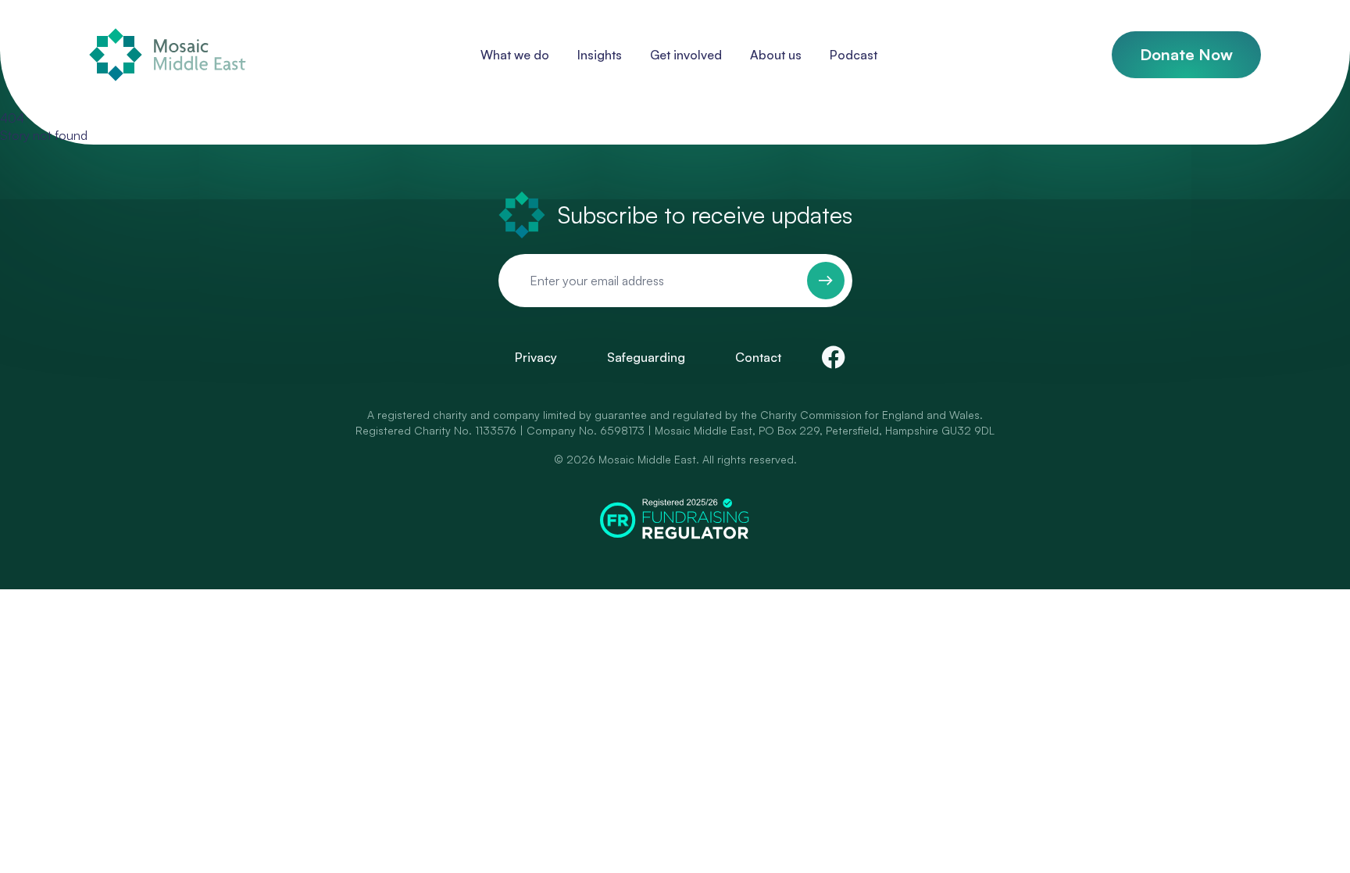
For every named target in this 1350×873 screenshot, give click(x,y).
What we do (514, 55)
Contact (758, 357)
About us (776, 55)
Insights (599, 55)
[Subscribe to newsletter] (826, 280)
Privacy (536, 357)
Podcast (853, 55)
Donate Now (1186, 54)
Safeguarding (646, 357)
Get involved (686, 55)
